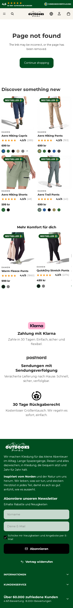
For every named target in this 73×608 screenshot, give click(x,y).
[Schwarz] (49, 151)
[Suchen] (12, 14)
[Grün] (44, 151)
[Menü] (4, 14)
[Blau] (54, 151)
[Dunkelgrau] (59, 151)
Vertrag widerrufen (39, 561)
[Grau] (39, 210)
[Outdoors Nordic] (36, 447)
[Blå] (3, 151)
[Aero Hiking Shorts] (18, 183)
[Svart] (13, 151)
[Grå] (23, 151)
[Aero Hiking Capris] (18, 124)
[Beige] (18, 151)
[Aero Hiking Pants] (55, 124)
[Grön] (8, 151)
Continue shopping (36, 62)
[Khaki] (39, 151)
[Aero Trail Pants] (55, 183)
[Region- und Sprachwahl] (51, 14)
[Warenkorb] (68, 14)
